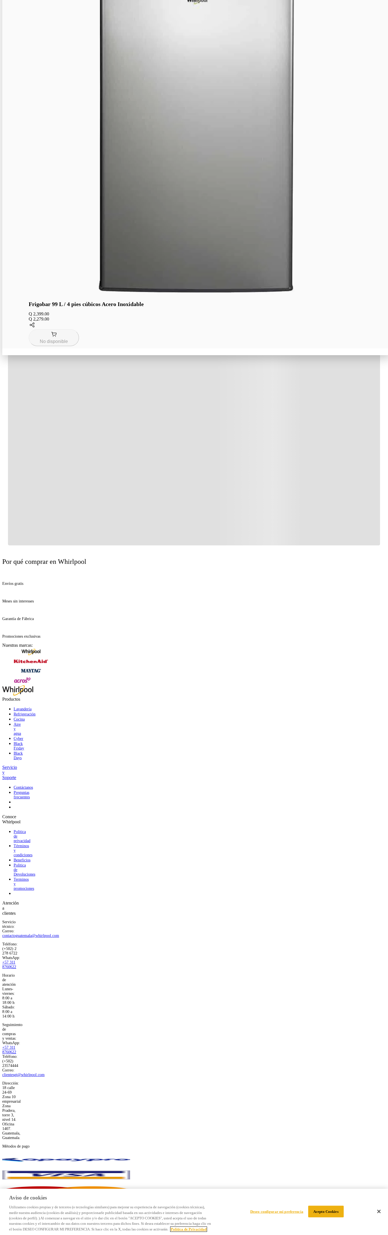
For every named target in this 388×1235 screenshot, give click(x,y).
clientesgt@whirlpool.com (23, 1075)
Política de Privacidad (188, 1229)
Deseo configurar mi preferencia (276, 1211)
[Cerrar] (379, 1211)
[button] (196, 325)
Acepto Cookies (326, 1211)
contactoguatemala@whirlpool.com (30, 935)
